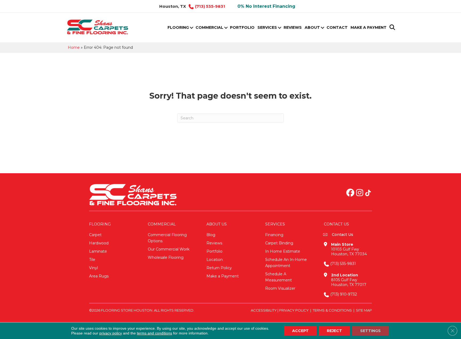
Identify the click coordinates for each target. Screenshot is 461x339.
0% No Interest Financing (266, 6)
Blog (210, 234)
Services (267, 27)
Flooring (178, 27)
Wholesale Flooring (166, 257)
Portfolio (242, 27)
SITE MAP (364, 310)
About (312, 27)
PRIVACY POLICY (294, 310)
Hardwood (99, 243)
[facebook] (350, 193)
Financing (274, 234)
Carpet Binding (279, 243)
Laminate (98, 251)
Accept (300, 330)
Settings (370, 330)
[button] (191, 28)
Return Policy (219, 267)
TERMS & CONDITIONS (332, 310)
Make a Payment (369, 27)
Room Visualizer (280, 288)
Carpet (95, 234)
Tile (92, 259)
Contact (337, 27)
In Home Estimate (282, 251)
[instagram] (360, 193)
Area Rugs (99, 276)
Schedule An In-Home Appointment (286, 262)
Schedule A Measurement (278, 277)
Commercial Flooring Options (167, 237)
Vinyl (93, 267)
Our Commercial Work (168, 249)
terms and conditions (154, 333)
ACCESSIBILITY (264, 310)
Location (214, 259)
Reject (334, 330)
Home (74, 47)
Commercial (209, 27)
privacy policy (110, 333)
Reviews (293, 27)
